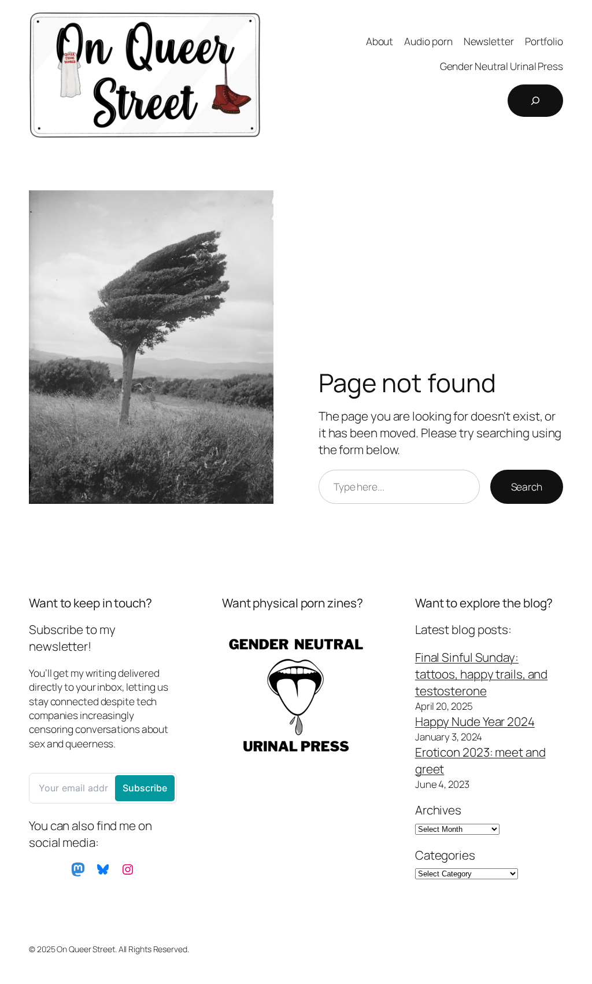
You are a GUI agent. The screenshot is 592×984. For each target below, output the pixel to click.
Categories (445, 855)
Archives (438, 810)
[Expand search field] (535, 100)
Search (526, 486)
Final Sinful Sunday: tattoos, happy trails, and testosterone (481, 674)
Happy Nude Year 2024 (475, 721)
